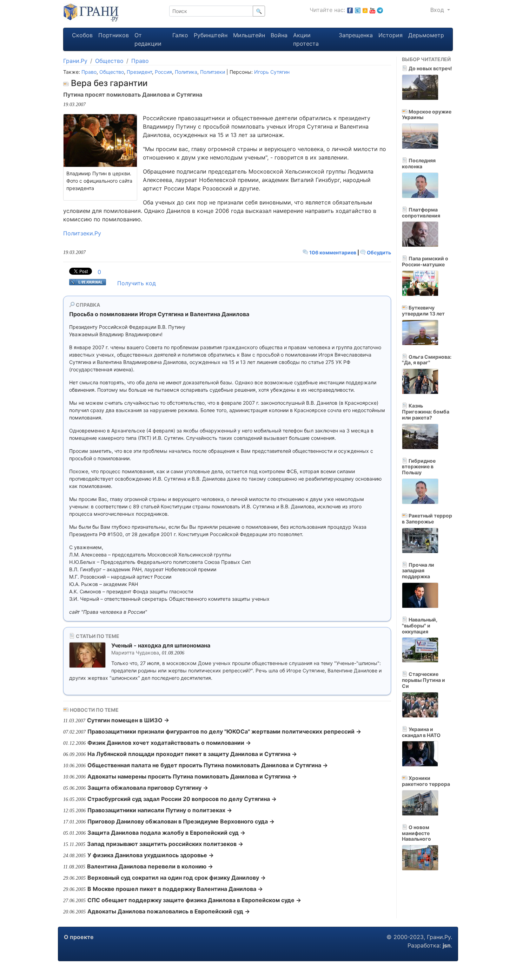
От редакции (147, 39)
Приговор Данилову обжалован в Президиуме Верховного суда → (180, 821)
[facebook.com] (350, 9)
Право (140, 60)
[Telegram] (380, 9)
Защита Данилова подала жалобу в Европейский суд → (166, 832)
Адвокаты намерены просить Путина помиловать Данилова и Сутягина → (192, 776)
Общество (109, 60)
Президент (139, 72)
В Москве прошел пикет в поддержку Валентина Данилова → (175, 888)
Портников (113, 35)
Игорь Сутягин (272, 72)
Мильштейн (249, 35)
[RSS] (365, 9)
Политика (186, 72)
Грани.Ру (75, 60)
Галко (180, 35)
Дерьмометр (426, 35)
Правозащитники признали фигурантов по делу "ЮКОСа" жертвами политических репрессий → (224, 731)
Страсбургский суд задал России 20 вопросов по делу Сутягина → (182, 798)
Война (279, 35)
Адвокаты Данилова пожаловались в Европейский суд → (168, 911)
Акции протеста (306, 39)
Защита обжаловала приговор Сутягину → (147, 787)
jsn (447, 945)
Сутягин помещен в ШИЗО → (128, 720)
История (390, 35)
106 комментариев (332, 252)
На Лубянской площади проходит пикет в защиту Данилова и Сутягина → (192, 753)
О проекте (79, 936)
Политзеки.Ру (82, 233)
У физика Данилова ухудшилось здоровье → (150, 855)
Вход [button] (438, 9)
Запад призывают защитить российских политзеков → (165, 843)
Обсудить (378, 252)
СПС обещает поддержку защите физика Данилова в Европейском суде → (194, 900)
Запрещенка (356, 35)
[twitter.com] (357, 9)
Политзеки (212, 72)
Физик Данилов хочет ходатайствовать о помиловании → (169, 742)
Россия (163, 72)
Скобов (82, 35)
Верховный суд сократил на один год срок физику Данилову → (176, 877)
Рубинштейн (210, 35)
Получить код (136, 283)
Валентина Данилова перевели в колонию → (150, 866)
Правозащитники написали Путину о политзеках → (159, 810)
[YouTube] (372, 9)
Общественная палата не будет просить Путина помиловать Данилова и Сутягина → (207, 765)
